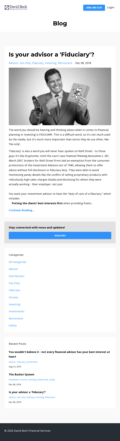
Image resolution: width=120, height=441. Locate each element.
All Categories (17, 262)
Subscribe (60, 235)
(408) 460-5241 (94, 7)
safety (13, 325)
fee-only (25, 63)
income (13, 297)
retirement (65, 63)
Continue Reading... (21, 210)
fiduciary (37, 63)
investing (50, 63)
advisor (13, 63)
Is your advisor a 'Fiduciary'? (51, 54)
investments (16, 311)
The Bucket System (21, 374)
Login (110, 7)
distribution (16, 276)
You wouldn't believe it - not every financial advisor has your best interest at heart (59, 354)
